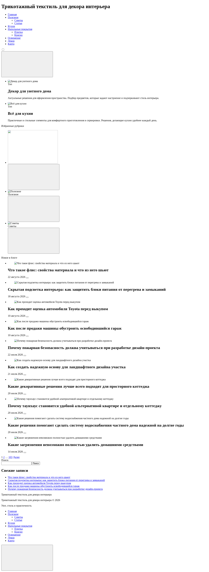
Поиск (4, 460)
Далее (16, 457)
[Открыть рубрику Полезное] (33, 209)
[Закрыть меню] (27, 558)
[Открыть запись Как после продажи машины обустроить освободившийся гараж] (27, 336)
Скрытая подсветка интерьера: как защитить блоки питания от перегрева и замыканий (56, 480)
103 (10, 457)
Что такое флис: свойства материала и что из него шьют (39, 477)
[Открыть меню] (27, 64)
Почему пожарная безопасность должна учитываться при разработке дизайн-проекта (55, 489)
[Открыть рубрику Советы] (33, 241)
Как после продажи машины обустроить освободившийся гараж (44, 486)
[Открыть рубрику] (33, 177)
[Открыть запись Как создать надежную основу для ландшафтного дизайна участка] (25, 374)
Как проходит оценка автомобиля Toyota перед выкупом (39, 483)
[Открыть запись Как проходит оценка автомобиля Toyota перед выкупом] (27, 316)
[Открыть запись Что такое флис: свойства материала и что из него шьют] (27, 277)
